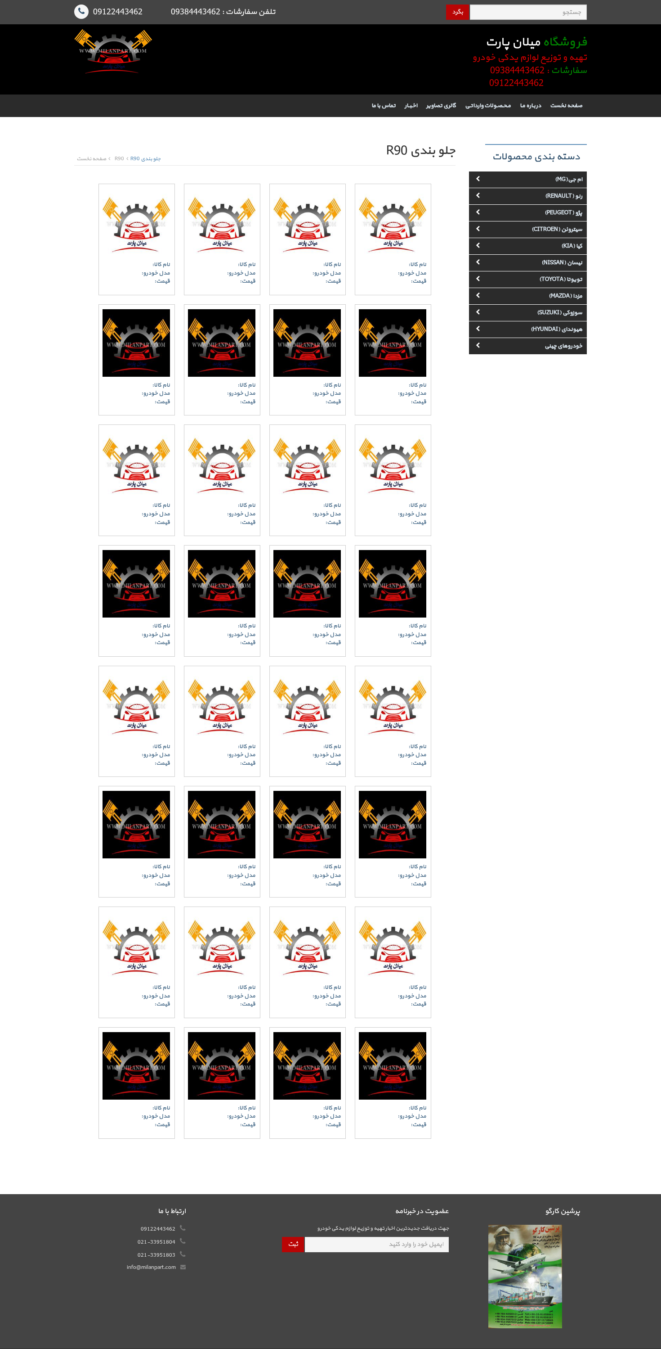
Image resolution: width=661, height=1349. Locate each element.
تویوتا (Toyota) (560, 279)
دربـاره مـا (530, 105)
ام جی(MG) (568, 179)
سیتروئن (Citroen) (556, 229)
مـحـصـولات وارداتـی (488, 105)
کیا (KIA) (571, 246)
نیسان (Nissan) (561, 262)
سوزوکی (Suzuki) (559, 312)
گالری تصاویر (441, 105)
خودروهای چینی (563, 346)
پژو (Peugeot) (563, 212)
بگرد (457, 12)
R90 (119, 159)
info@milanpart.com (151, 1267)
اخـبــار (411, 105)
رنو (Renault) (563, 196)
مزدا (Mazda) (565, 296)
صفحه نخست (566, 105)
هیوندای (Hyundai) (556, 329)
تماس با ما (383, 105)
